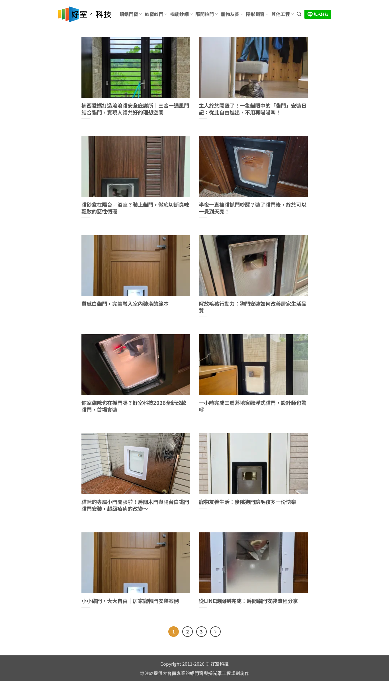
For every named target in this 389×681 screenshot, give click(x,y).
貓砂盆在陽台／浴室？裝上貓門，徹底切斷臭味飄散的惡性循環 (135, 208)
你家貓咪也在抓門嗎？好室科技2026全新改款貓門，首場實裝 (133, 406)
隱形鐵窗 (255, 14)
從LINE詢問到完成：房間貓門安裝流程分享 (248, 601)
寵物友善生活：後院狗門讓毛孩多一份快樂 (247, 502)
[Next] (215, 631)
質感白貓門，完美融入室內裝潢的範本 (125, 303)
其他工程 (280, 14)
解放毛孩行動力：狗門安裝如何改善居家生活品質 (252, 307)
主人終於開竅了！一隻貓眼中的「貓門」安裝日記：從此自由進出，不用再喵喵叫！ (252, 109)
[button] (299, 14)
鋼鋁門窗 (129, 14)
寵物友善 (230, 14)
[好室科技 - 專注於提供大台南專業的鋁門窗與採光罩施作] (84, 14)
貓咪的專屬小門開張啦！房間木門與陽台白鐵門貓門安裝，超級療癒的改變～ (135, 505)
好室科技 (219, 664)
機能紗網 (179, 14)
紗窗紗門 (154, 14)
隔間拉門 (204, 14)
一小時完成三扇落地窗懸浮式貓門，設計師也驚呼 (252, 406)
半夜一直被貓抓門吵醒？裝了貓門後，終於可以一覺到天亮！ (252, 208)
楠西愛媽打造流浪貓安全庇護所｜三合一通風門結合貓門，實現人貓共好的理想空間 (135, 109)
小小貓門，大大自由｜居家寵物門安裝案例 (130, 601)
